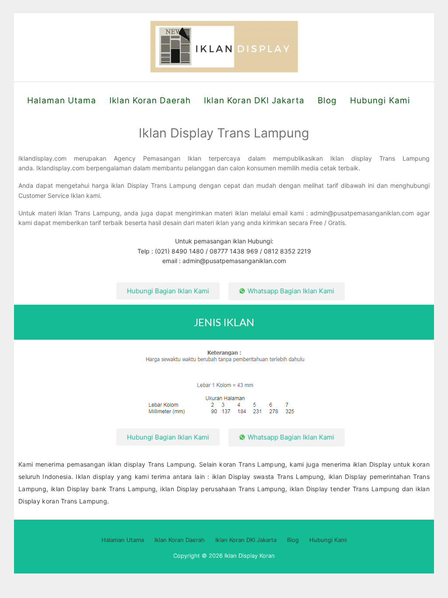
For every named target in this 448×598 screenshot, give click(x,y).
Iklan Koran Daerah (150, 100)
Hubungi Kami (380, 100)
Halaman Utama (61, 100)
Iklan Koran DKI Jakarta (254, 100)
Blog (327, 100)
